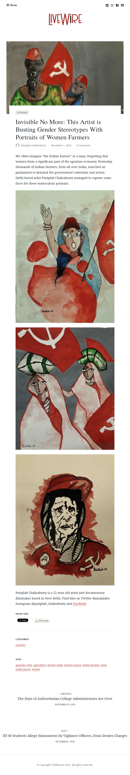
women (36, 669)
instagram (112, 5)
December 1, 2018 (61, 145)
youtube (122, 5)
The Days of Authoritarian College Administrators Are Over (65, 698)
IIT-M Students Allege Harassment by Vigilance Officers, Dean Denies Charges (65, 735)
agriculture (39, 665)
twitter (107, 5)
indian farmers (91, 665)
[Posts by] (18, 146)
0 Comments (83, 145)
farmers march (72, 665)
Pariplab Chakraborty (33, 145)
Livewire (22, 112)
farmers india (55, 665)
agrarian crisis (24, 665)
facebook (117, 5)
